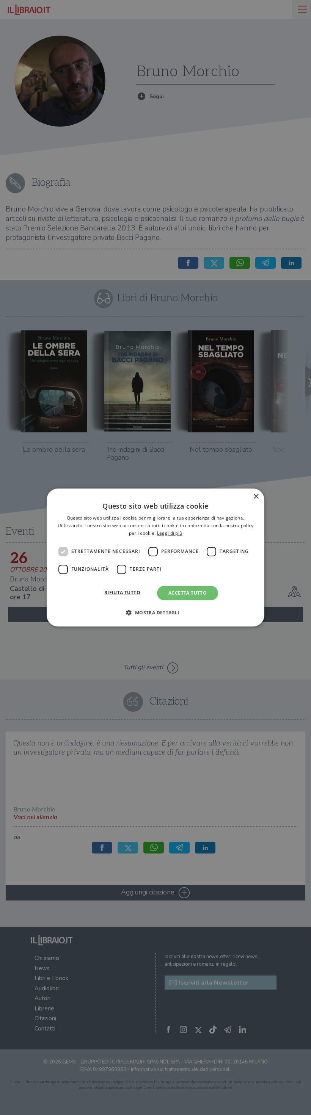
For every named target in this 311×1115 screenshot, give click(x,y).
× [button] (256, 497)
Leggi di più (169, 533)
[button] (155, 612)
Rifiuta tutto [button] (122, 592)
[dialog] (155, 557)
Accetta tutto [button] (187, 593)
